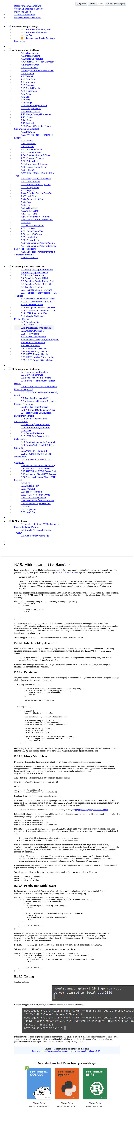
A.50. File (25, 205)
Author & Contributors (24, 14)
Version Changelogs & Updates (28, 8)
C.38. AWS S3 (28, 512)
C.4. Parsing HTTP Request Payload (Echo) (34, 382)
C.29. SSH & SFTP (30, 486)
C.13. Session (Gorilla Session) (35, 424)
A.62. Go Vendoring (30, 240)
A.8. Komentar (27, 73)
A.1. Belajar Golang (29, 53)
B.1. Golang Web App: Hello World (37, 269)
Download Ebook (22, 11)
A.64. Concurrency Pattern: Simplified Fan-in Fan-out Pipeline (35, 247)
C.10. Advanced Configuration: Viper (38, 410)
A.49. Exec (26, 202)
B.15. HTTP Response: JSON (34, 313)
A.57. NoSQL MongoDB (32, 225)
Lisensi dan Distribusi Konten (27, 17)
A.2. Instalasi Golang (30, 56)
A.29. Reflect (27, 140)
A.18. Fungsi (26, 102)
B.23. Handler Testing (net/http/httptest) (40, 339)
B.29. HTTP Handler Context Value (37, 357)
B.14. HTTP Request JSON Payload (38, 310)
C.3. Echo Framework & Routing (36, 377)
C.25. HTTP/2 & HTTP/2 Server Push (38, 471)
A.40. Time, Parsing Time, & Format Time (34, 174)
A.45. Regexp (27, 190)
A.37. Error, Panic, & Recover (34, 164)
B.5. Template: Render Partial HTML (38, 281)
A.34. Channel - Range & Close (35, 155)
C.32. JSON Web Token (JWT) (35, 494)
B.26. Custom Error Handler (33, 348)
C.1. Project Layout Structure (34, 372)
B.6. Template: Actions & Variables (37, 284)
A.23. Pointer (27, 117)
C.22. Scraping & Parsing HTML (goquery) (32, 461)
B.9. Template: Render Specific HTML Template (35, 294)
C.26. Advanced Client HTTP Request (39, 474)
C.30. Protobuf (28, 489)
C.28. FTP (25, 483)
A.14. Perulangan (29, 91)
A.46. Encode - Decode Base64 (36, 193)
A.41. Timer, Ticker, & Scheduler (36, 178)
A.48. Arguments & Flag (32, 199)
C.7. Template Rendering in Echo (36, 398)
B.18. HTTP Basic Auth (32, 325)
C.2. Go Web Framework (32, 375)
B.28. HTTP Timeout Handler (34, 354)
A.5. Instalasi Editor (30, 64)
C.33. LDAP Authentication (33, 497)
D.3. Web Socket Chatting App (35, 535)
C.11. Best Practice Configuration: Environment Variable (33, 414)
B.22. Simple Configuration (33, 336)
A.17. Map (25, 99)
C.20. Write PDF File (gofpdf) (34, 451)
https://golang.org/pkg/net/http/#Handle (91, 810)
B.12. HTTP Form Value (32, 304)
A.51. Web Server (29, 208)
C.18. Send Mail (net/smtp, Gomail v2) (38, 442)
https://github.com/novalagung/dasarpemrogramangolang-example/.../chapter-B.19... (67, 1051)
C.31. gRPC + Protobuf (32, 491)
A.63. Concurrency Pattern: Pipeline (38, 243)
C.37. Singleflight (29, 509)
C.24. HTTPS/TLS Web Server (35, 468)
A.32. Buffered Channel (32, 149)
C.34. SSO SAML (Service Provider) (38, 500)
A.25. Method (27, 123)
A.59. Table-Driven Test (32, 231)
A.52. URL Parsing (29, 211)
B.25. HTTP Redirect (30, 345)
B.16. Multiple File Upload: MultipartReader (29, 317)
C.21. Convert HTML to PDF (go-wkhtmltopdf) (33, 455)
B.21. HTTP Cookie (30, 333)
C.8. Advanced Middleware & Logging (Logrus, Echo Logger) (35, 402)
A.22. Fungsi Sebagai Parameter (36, 114)
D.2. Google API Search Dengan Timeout (32, 531)
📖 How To (26, 35)
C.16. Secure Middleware (32, 433)
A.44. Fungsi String (30, 187)
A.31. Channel (27, 146)
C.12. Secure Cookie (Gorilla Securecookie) (30, 420)
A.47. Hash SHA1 (29, 196)
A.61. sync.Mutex (29, 237)
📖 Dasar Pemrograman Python (36, 29)
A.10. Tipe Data (28, 79)
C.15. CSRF (26, 430)
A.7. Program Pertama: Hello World (37, 70)
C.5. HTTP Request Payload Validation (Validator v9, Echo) (35, 388)
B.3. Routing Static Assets (33, 275)
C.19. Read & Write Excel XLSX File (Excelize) (34, 446)
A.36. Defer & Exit (29, 161)
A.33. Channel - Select (31, 152)
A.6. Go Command (29, 67)
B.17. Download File (30, 322)
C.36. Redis (26, 506)
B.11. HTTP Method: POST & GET (37, 301)
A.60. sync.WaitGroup (31, 234)
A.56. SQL (25, 222)
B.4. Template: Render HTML (34, 278)
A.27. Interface (28, 132)
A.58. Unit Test (28, 228)
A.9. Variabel (27, 76)
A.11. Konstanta (28, 82)
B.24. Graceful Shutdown (33, 342)
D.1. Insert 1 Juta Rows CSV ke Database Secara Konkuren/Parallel (36, 525)
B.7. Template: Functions (32, 287)
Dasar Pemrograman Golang (27, 6)
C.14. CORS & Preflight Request (35, 427)
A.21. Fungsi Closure (30, 111)
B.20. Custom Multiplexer (32, 331)
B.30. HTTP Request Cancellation (37, 360)
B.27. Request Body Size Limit (35, 351)
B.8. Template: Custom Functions (36, 290)
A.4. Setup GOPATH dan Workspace (38, 61)
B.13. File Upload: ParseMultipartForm (38, 307)
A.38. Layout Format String (33, 167)
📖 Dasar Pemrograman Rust (34, 32)
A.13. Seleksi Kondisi (30, 88)
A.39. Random (28, 170)
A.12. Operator (27, 85)
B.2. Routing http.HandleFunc (34, 272)
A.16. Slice (25, 97)
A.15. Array (26, 94)
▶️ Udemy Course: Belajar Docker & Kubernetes (34, 39)
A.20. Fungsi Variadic (31, 108)
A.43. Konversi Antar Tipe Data (36, 184)
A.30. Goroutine (28, 143)
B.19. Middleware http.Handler (36, 328)
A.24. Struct (26, 120)
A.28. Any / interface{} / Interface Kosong (33, 136)
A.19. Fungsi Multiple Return (34, 105)
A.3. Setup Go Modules (32, 59)
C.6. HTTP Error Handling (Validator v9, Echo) (36, 393)
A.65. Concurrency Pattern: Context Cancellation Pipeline (34, 253)
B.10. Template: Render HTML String (38, 298)
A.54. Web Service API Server (35, 216)
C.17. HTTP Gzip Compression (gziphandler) (31, 437)
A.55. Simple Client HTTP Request (37, 219)
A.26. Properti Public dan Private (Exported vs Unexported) (32, 127)
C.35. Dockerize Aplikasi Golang (36, 503)
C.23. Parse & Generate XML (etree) (38, 465)
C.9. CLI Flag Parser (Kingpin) (35, 407)
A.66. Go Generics (29, 257)
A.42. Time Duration (30, 181)
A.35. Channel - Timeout (32, 158)
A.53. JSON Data (29, 213)
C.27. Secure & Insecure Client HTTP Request (35, 478)
